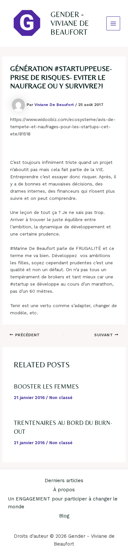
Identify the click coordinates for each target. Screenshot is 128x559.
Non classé (61, 397)
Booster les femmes (46, 386)
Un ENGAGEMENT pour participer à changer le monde (62, 502)
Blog (64, 516)
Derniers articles (64, 480)
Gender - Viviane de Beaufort (70, 23)
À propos (64, 490)
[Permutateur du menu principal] (113, 23)
